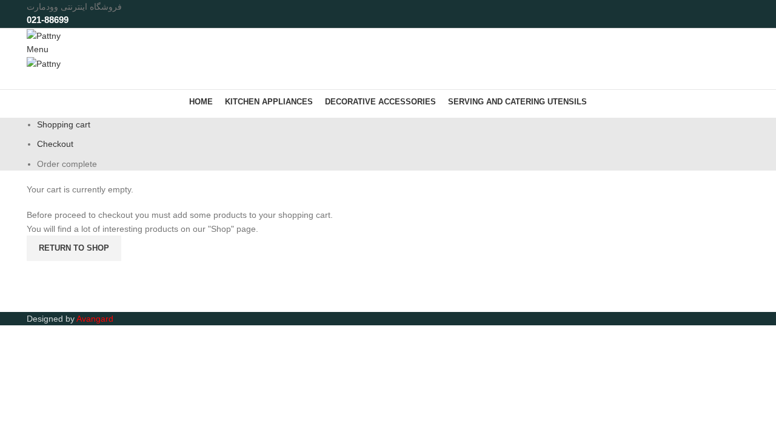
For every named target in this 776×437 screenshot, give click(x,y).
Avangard (94, 319)
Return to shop (74, 247)
